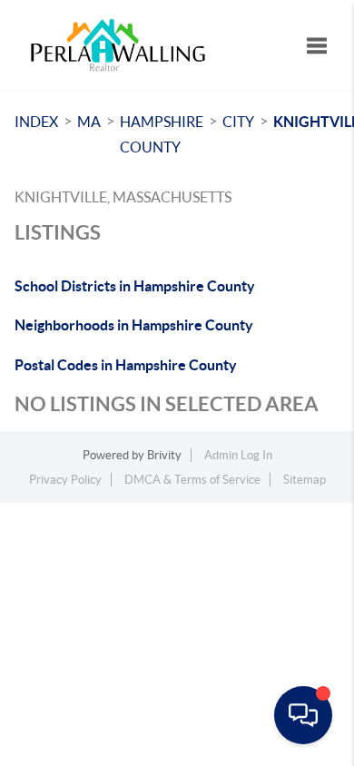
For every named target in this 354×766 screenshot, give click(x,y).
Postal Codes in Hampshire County (126, 365)
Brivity (164, 455)
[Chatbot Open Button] (303, 715)
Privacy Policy (65, 479)
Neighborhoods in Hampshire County (134, 325)
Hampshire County (161, 134)
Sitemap (304, 479)
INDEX (36, 121)
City (238, 121)
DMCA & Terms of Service (192, 479)
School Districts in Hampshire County (135, 286)
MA (89, 121)
